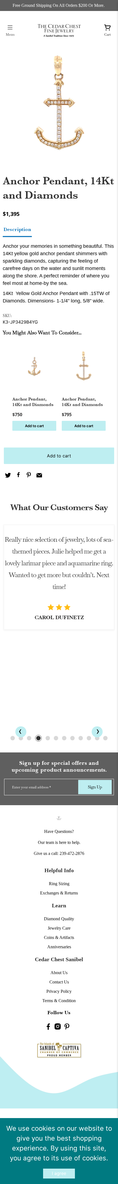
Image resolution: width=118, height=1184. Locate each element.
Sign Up (95, 787)
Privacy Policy (59, 991)
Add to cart (34, 426)
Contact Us (59, 982)
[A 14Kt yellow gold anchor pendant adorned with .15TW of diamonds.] (59, 103)
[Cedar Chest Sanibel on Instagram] (57, 1028)
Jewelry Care (59, 928)
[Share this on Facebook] (18, 476)
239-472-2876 (72, 853)
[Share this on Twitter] (8, 476)
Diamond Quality (59, 918)
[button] (13, 738)
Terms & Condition (59, 1000)
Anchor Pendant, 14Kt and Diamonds (33, 401)
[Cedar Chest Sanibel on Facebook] (48, 1028)
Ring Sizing (59, 883)
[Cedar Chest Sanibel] (59, 30)
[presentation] (20, 731)
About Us (59, 972)
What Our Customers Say (59, 507)
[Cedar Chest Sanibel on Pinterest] (67, 1028)
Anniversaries (59, 946)
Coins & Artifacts (59, 937)
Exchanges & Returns (59, 893)
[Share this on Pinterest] (29, 476)
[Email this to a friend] (39, 476)
